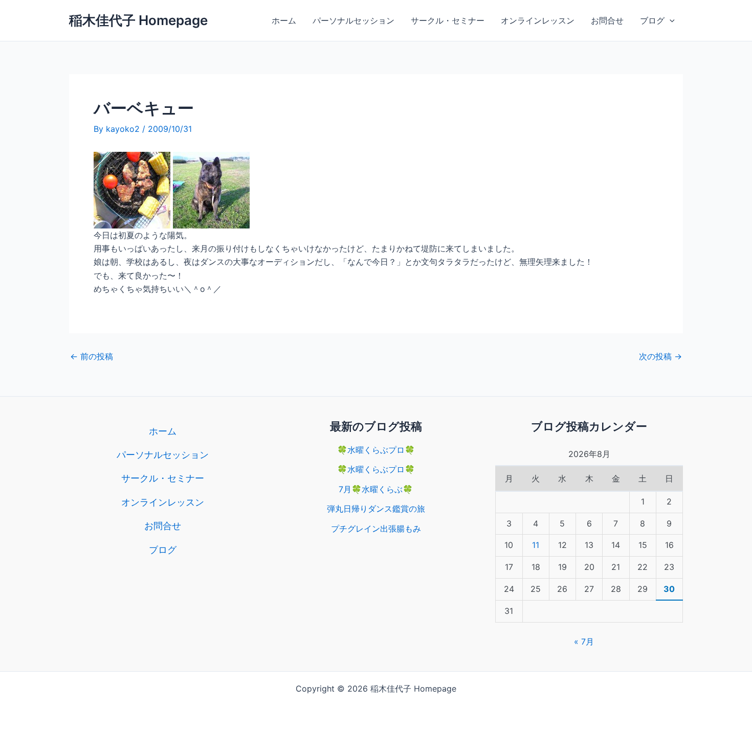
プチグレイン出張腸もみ (376, 528)
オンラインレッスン (537, 20)
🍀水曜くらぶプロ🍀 (376, 450)
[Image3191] (132, 189)
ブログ (652, 20)
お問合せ (607, 20)
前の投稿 (91, 356)
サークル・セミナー (447, 20)
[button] (670, 20)
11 (535, 545)
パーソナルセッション (353, 20)
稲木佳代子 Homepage (138, 20)
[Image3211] (211, 189)
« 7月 (584, 641)
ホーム (284, 20)
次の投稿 (660, 356)
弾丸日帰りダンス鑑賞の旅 (376, 508)
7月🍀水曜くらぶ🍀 (376, 489)
